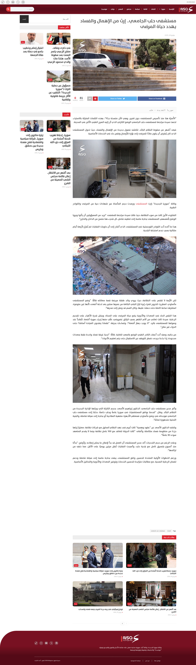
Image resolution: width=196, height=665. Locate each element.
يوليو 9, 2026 (118, 576)
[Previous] (126, 623)
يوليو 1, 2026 (171, 615)
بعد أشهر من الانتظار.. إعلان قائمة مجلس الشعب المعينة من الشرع (152, 610)
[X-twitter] (18, 2)
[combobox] (50, 19)
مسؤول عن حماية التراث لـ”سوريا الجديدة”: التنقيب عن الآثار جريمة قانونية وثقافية (59, 93)
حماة (23, 42)
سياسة (137, 9)
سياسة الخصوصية (136, 661)
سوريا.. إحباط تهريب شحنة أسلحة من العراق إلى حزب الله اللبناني (154, 572)
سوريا (163, 9)
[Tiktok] (2, 2)
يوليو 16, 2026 (171, 576)
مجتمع (129, 9)
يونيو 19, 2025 (65, 103)
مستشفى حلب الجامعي (158, 531)
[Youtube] (13, 2)
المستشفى (141, 204)
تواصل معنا (157, 661)
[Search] (8, 9)
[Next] (122, 623)
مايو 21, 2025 (66, 66)
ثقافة (145, 9)
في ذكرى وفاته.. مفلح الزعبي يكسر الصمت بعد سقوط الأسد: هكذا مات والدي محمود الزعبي (59, 55)
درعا (76, 604)
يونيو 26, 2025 (170, 35)
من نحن (147, 661)
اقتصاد (153, 9)
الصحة (169, 531)
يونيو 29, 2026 (117, 612)
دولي (113, 9)
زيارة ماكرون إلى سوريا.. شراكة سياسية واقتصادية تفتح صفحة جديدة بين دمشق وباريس (99, 572)
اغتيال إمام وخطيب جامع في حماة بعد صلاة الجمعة (33, 51)
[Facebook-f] (23, 2)
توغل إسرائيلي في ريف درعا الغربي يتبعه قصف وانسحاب (100, 609)
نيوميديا (104, 9)
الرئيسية (171, 9)
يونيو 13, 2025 (38, 59)
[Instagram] (8, 2)
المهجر (120, 9)
